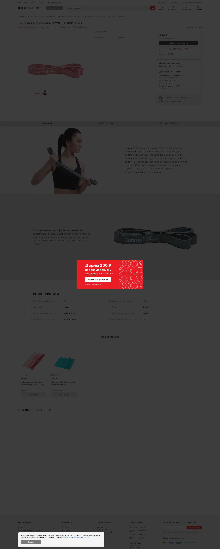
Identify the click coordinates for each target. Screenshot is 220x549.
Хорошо (31, 542)
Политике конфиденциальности (77, 537)
